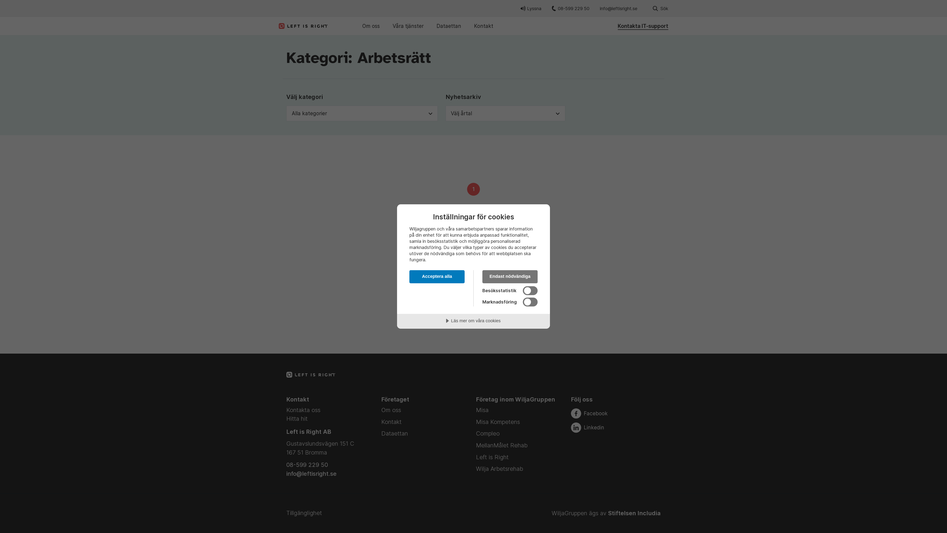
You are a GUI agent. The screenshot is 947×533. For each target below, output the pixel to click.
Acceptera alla (437, 276)
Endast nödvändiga (510, 276)
